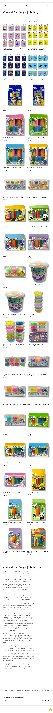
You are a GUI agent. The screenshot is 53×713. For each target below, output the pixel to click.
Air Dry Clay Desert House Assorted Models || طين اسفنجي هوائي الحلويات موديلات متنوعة (14, 49)
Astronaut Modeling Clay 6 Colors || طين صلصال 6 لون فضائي (14, 522)
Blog (32, 690)
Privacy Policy (12, 690)
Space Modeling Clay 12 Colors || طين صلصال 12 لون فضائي (14, 255)
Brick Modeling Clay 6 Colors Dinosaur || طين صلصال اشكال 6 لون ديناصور (38, 433)
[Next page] (33, 560)
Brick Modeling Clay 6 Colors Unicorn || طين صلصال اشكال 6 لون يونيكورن (14, 493)
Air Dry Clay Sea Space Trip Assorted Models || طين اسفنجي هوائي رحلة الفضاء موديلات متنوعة (14, 79)
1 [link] (19, 560)
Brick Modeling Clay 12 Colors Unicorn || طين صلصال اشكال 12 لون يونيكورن (14, 138)
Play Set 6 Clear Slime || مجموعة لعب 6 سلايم (35, 314)
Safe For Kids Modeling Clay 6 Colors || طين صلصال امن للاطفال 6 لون (13, 108)
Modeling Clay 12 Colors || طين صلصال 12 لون (11, 226)
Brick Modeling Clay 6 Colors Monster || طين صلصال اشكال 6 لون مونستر (14, 463)
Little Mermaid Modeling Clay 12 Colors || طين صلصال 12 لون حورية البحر (38, 255)
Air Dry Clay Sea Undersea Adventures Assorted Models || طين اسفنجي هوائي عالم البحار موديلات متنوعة (37, 79)
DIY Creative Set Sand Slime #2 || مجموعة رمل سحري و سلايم (38, 404)
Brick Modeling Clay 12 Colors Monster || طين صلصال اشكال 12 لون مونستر (38, 168)
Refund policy (27, 690)
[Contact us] (50, 709)
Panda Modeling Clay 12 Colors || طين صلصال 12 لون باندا (37, 226)
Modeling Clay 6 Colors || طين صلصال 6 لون (35, 492)
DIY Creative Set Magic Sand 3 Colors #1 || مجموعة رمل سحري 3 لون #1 (37, 375)
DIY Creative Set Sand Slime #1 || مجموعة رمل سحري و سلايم (14, 432)
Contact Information (22, 693)
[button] (2, 5)
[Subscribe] (25, 700)
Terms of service (19, 690)
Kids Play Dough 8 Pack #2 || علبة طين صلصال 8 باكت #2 (13, 197)
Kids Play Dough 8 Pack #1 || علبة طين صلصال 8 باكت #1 (37, 197)
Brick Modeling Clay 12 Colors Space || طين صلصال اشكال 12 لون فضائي (14, 168)
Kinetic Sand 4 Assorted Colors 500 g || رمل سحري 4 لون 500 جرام (14, 315)
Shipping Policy (37, 690)
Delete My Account (31, 693)
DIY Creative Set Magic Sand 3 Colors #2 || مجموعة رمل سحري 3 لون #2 (13, 285)
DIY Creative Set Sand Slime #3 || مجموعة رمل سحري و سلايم (14, 404)
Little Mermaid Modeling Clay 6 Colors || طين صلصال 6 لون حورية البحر (14, 552)
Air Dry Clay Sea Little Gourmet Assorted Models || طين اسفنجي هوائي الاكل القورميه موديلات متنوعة (37, 49)
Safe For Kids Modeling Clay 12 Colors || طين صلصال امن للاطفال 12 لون (37, 108)
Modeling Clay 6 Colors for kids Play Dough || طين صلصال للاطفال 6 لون (37, 552)
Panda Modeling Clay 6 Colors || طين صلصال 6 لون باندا (37, 522)
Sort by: (30, 21)
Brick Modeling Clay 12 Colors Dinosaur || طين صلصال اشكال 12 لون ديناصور (38, 138)
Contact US (5, 690)
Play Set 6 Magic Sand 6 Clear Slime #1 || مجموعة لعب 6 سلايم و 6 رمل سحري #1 (37, 345)
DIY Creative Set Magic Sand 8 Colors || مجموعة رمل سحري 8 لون (14, 375)
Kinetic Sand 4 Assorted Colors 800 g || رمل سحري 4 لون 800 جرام (38, 285)
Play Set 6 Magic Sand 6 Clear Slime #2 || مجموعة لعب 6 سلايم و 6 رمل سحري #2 (13, 345)
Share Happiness (45, 690)
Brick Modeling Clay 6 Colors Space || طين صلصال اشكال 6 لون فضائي (37, 463)
